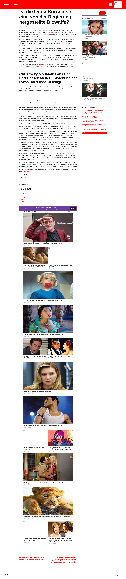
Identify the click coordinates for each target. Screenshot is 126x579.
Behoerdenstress (11, 5)
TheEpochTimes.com (24, 178)
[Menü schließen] (115, 3)
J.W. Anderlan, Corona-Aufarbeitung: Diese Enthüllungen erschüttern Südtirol (92, 117)
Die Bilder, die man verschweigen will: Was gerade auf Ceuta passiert (94, 125)
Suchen (102, 13)
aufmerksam (50, 32)
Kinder (41, 64)
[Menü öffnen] (110, 4)
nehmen (21, 66)
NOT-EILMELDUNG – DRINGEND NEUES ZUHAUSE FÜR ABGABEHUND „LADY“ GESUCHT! (93, 112)
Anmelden (84, 132)
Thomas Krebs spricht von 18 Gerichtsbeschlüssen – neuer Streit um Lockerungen (94, 121)
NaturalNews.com (24, 181)
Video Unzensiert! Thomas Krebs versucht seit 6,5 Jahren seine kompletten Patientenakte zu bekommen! (94, 128)
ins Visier (72, 64)
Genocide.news (28, 171)
